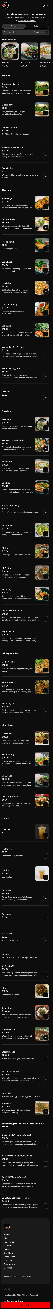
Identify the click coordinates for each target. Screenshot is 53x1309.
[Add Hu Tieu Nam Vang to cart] (45, 512)
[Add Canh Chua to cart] (45, 1016)
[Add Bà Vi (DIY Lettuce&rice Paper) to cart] (45, 1206)
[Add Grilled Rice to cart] (45, 741)
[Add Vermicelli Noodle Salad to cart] (45, 448)
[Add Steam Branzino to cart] (45, 1058)
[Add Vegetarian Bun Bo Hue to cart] (45, 355)
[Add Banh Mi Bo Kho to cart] (45, 134)
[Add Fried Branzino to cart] (45, 1037)
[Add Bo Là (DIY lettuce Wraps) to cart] (45, 1185)
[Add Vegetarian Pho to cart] (45, 639)
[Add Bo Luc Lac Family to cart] (45, 1079)
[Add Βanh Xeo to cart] (45, 334)
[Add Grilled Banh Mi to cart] (45, 113)
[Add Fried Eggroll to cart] (45, 248)
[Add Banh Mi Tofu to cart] (45, 176)
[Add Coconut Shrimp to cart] (45, 312)
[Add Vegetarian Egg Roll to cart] (45, 376)
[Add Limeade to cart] (45, 835)
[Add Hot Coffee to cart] (45, 940)
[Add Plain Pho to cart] (15, 56)
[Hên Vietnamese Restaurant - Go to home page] (5, 5)
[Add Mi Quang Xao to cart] (45, 711)
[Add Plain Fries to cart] (45, 397)
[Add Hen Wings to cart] (45, 206)
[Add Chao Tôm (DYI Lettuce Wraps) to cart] (45, 1143)
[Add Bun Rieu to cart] (45, 491)
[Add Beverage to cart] (45, 919)
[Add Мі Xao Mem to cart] (45, 690)
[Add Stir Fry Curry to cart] (45, 762)
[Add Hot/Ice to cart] (45, 877)
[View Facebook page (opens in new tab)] (5, 1289)
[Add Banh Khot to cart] (45, 270)
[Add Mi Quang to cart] (45, 597)
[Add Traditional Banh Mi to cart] (45, 92)
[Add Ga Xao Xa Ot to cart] (45, 974)
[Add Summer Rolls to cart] (45, 227)
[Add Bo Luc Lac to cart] (34, 56)
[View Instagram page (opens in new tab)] (9, 1289)
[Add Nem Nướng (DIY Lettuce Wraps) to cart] (45, 1164)
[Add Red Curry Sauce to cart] (45, 804)
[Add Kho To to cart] (45, 994)
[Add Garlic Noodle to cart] (45, 670)
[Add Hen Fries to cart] (45, 291)
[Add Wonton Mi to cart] (45, 533)
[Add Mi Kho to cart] (45, 555)
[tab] (14, 26)
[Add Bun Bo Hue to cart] (45, 469)
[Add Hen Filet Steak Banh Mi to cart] (45, 155)
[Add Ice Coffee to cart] (45, 855)
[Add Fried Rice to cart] (45, 1111)
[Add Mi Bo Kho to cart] (45, 576)
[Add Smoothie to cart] (45, 898)
